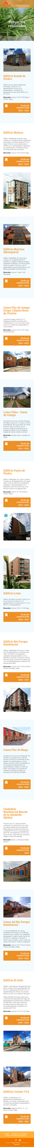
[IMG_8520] (17, 712)
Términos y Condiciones (19, 1096)
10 (23, 710)
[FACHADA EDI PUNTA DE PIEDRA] (17, 523)
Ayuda (7, 1096)
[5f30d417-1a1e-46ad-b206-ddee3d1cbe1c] (17, 843)
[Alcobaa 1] (17, 678)
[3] (17, 1049)
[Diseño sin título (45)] (17, 879)
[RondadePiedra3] (17, 68)
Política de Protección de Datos (16, 1097)
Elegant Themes (16, 1104)
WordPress (17, 1106)
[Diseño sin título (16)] (17, 190)
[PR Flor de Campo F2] (17, 354)
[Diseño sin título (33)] (17, 559)
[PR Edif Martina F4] (17, 226)
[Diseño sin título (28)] (17, 390)
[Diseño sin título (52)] (17, 1013)
